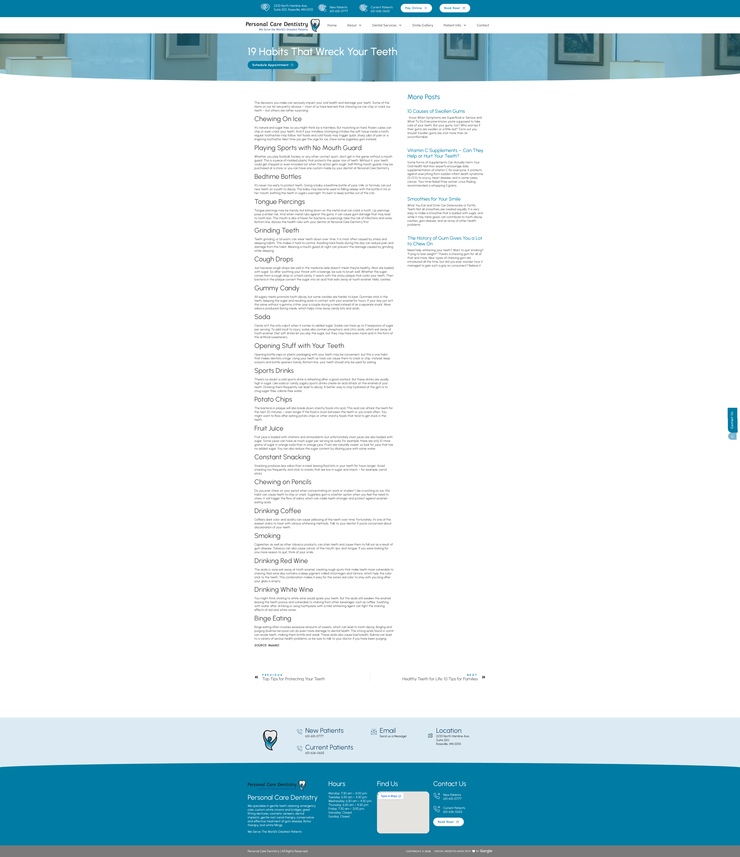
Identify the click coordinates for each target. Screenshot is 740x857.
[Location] (430, 736)
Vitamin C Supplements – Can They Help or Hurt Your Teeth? (445, 153)
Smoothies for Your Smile (434, 199)
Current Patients (382, 7)
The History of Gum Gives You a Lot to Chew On (444, 241)
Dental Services (384, 25)
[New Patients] (323, 8)
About (352, 25)
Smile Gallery (422, 25)
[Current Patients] (364, 8)
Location (449, 730)
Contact (483, 25)
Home (332, 25)
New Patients (338, 7)
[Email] (374, 732)
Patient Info (452, 25)
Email (388, 730)
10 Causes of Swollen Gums (436, 111)
